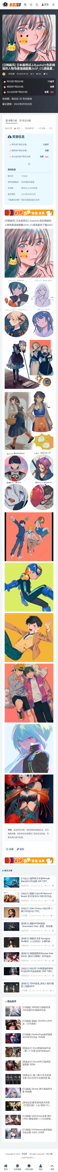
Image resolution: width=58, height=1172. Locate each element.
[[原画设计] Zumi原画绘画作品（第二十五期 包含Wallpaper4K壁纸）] (13, 1054)
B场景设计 (25, 901)
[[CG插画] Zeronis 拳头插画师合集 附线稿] (13, 1095)
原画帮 (24, 1154)
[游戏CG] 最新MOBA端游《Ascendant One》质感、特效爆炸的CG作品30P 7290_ (36, 926)
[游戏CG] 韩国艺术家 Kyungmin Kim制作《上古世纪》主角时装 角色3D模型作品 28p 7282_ (37, 941)
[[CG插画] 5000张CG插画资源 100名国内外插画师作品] (13, 1014)
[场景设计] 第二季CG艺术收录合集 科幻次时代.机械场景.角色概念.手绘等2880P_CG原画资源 (37, 1078)
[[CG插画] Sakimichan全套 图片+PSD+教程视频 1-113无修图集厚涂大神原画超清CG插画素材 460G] (13, 1122)
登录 (46, 5)
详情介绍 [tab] (12, 121)
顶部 (52, 1169)
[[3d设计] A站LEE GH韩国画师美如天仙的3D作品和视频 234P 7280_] (11, 971)
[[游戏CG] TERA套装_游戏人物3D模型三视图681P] (11, 988)
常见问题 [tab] (26, 121)
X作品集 (11, 74)
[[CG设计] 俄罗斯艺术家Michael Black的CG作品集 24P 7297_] (11, 882)
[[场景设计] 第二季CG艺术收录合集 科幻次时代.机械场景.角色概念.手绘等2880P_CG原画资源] (13, 1082)
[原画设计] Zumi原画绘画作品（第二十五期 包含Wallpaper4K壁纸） (37, 1051)
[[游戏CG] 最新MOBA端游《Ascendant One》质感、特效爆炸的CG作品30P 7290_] (11, 926)
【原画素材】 (29, 128)
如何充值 (29, 1169)
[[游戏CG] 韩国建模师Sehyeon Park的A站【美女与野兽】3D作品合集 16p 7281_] (11, 957)
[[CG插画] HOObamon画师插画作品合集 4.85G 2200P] (13, 1136)
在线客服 (17, 1169)
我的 (41, 1169)
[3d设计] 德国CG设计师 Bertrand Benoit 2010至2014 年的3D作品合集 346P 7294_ (37, 896)
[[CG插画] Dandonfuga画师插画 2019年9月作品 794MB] (13, 1041)
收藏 (11, 849)
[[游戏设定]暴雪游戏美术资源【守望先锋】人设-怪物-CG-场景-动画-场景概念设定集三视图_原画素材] (13, 1106)
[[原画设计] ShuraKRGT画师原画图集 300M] (13, 1068)
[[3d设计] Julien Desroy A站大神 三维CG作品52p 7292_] (11, 916)
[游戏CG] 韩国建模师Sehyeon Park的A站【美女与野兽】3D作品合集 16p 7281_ (37, 956)
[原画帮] (4, 74)
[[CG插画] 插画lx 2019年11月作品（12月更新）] (13, 1027)
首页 (18, 128)
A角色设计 (25, 886)
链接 (21, 849)
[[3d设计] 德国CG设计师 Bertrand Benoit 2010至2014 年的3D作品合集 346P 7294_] (11, 900)
